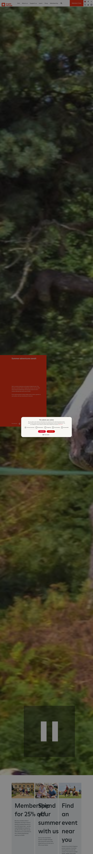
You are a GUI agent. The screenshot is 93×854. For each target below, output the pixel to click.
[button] (46, 434)
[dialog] (46, 427)
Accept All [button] (42, 431)
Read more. (61, 424)
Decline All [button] (51, 431)
